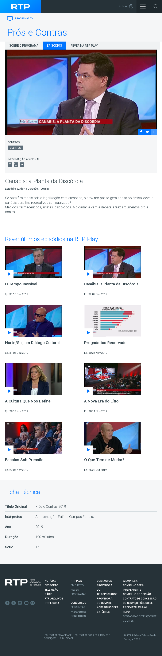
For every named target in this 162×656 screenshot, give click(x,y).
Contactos (78, 616)
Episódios (54, 45)
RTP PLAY (76, 580)
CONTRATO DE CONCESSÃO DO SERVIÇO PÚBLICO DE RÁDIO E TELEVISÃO (140, 603)
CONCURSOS (78, 602)
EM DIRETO (77, 585)
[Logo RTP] (23, 582)
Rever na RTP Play (84, 45)
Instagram (20, 603)
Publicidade (66, 638)
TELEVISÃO (51, 589)
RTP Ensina (52, 603)
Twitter (13, 603)
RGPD (126, 611)
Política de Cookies (86, 635)
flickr (32, 603)
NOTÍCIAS (50, 580)
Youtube (26, 603)
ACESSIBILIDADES (107, 607)
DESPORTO (51, 585)
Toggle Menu (142, 6)
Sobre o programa (23, 45)
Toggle (155, 6)
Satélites (103, 611)
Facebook (7, 603)
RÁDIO (49, 594)
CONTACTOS (104, 580)
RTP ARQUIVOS (54, 598)
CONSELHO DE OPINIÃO (137, 594)
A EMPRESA (130, 580)
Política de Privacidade (58, 635)
